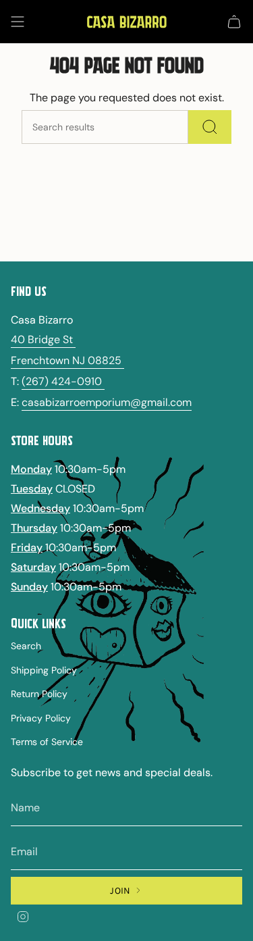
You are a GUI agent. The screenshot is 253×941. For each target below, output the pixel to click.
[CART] (234, 21)
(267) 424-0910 (63, 381)
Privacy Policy (41, 718)
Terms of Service (47, 742)
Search (26, 646)
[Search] (209, 127)
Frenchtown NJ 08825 (67, 360)
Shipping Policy (44, 670)
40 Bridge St (43, 339)
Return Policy (39, 694)
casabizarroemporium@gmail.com (107, 402)
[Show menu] (17, 21)
